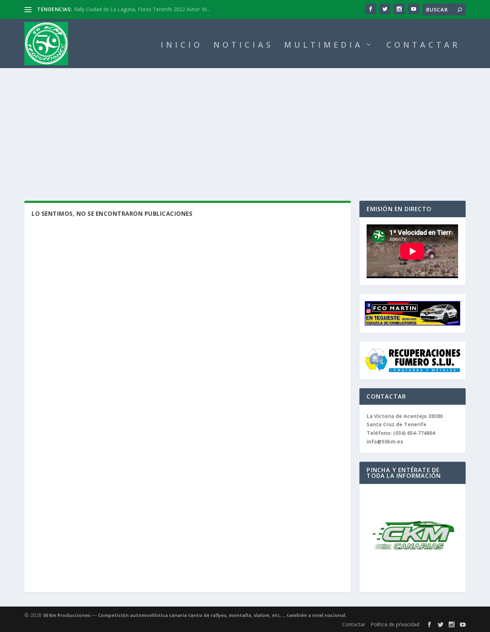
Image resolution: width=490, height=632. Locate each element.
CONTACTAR (423, 46)
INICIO (182, 46)
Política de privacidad (395, 624)
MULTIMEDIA (323, 46)
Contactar (353, 624)
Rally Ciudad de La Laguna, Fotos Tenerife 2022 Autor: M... (142, 9)
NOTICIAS (243, 46)
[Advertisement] (245, 122)
